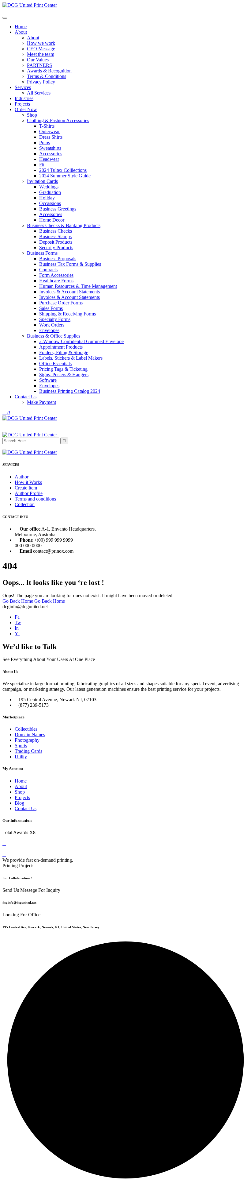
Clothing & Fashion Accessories (58, 120)
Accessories (50, 153)
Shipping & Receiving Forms (67, 313)
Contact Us (25, 396)
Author (21, 476)
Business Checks (55, 231)
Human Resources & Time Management (78, 286)
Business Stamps (55, 236)
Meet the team (40, 54)
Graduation (50, 192)
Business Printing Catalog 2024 (69, 391)
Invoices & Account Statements (69, 291)
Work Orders (51, 324)
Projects (22, 103)
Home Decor (51, 219)
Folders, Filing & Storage (63, 352)
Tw (18, 622)
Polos (44, 142)
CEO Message (41, 48)
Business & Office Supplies (53, 335)
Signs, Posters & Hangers (63, 374)
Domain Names (30, 734)
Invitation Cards (42, 181)
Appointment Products (61, 347)
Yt (17, 633)
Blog (19, 803)
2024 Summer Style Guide (65, 175)
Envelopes (49, 330)
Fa (17, 617)
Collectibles (26, 729)
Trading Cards (28, 751)
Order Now (26, 109)
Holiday (47, 197)
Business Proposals (57, 258)
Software (48, 380)
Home (21, 26)
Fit (41, 164)
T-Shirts (46, 126)
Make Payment (41, 402)
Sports (21, 745)
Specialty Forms (54, 319)
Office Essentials (55, 363)
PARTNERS (39, 65)
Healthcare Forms (56, 280)
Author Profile (29, 493)
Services (23, 87)
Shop (32, 115)
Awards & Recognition (49, 70)
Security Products (56, 247)
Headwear (49, 159)
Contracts (48, 269)
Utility (21, 756)
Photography (27, 740)
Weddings (48, 186)
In (17, 628)
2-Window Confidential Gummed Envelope (81, 341)
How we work (41, 43)
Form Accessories (56, 275)
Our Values (38, 59)
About (21, 32)
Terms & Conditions (46, 76)
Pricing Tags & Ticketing (63, 369)
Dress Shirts (50, 137)
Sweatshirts (50, 148)
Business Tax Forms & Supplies (70, 264)
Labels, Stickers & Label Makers (71, 358)
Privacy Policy (41, 81)
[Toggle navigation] (4, 18)
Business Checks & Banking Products (63, 225)
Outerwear (49, 131)
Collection (25, 504)
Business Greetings (57, 208)
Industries (24, 98)
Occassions (50, 203)
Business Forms (42, 253)
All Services (39, 92)
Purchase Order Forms (61, 302)
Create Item (26, 487)
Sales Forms (51, 308)
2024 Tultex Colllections (63, 170)
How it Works (28, 482)
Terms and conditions (35, 498)
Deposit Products (55, 242)
